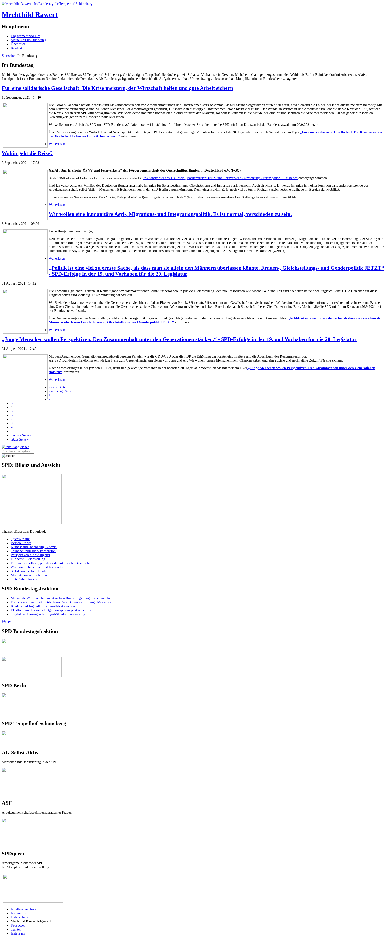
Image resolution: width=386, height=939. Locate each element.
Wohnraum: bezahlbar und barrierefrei (37, 567)
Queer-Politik (20, 539)
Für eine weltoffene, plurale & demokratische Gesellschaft (51, 563)
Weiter (6, 622)
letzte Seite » (20, 439)
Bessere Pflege (21, 543)
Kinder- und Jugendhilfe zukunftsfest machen (43, 606)
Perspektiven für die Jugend (30, 555)
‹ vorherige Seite (60, 391)
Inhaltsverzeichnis (23, 909)
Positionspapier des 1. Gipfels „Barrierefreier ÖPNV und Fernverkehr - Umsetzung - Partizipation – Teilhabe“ (220, 178)
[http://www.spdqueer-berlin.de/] (33, 875)
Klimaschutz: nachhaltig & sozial (34, 547)
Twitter (16, 929)
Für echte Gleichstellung (28, 559)
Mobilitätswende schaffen (29, 575)
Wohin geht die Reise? (27, 153)
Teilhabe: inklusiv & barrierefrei (33, 551)
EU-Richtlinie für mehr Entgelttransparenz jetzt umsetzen (51, 610)
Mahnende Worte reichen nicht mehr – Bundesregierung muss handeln (60, 598)
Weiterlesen (57, 144)
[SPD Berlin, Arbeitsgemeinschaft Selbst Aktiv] (32, 769)
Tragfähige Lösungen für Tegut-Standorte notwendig (48, 614)
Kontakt (16, 48)
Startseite (8, 56)
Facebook (18, 925)
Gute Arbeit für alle (24, 579)
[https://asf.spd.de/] (32, 820)
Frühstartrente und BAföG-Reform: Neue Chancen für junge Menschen (61, 602)
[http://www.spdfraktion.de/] (32, 651)
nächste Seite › (21, 435)
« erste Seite (57, 387)
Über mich (18, 44)
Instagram (18, 933)
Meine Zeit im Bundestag (28, 40)
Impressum (18, 913)
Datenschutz (19, 917)
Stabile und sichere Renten (29, 571)
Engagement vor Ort (25, 36)
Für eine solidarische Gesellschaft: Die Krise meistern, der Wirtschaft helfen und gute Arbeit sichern (117, 88)
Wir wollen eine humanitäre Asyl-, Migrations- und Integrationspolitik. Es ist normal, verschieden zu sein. (170, 214)
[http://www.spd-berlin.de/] (32, 714)
